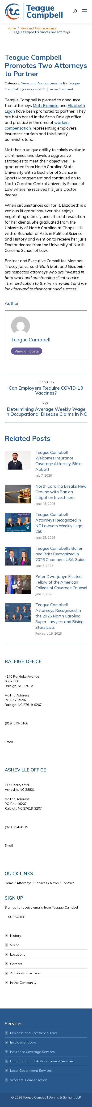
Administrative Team (26, 973)
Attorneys (24, 883)
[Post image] (18, 460)
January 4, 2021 (34, 89)
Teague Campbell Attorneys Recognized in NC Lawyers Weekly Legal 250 (59, 523)
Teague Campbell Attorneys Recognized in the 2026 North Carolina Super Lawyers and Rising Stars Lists (59, 616)
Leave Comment (61, 89)
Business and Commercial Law (33, 1033)
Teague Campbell (30, 339)
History (15, 935)
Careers (16, 964)
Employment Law (23, 1042)
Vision (15, 945)
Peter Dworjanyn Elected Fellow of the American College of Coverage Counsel (61, 582)
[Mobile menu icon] (84, 11)
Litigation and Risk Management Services (42, 1061)
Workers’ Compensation (28, 1080)
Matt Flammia (46, 105)
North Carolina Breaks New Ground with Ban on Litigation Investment (61, 492)
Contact (68, 883)
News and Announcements (41, 83)
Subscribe (17, 917)
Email (9, 742)
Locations (17, 954)
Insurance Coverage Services (32, 1052)
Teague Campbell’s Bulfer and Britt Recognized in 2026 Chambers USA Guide (60, 554)
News (54, 883)
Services (40, 883)
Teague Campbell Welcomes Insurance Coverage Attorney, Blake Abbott (59, 461)
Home (9, 883)
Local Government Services (31, 1070)
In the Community (23, 982)
